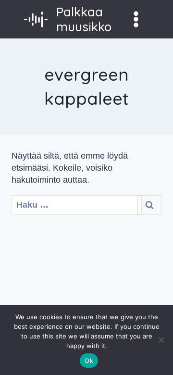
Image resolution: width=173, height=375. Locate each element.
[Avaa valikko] (136, 19)
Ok (89, 360)
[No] (161, 340)
